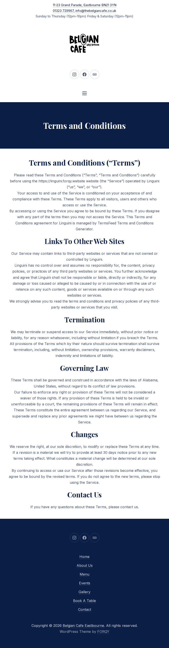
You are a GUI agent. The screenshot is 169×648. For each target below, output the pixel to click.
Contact (84, 609)
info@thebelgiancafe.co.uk (95, 11)
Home (84, 556)
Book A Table (84, 600)
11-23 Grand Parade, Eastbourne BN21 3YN (84, 5)
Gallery (84, 592)
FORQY (103, 631)
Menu (84, 574)
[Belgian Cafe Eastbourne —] (84, 43)
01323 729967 (63, 11)
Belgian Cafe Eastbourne (83, 625)
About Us (85, 565)
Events (84, 583)
